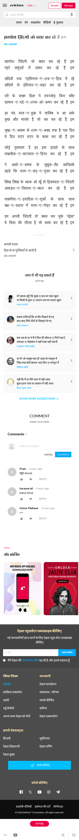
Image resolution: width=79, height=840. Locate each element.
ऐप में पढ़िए (40, 823)
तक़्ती (6, 700)
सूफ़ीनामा (45, 738)
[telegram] (58, 792)
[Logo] (16, 5)
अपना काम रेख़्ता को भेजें (16, 716)
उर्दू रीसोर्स (8, 708)
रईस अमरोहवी (10, 45)
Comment (63, 454)
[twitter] (30, 792)
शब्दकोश (35, 22)
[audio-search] (72, 14)
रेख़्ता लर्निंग (46, 746)
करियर (43, 708)
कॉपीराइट (58, 806)
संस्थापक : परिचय (49, 692)
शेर (26, 22)
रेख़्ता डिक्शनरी (11, 746)
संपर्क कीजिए (47, 700)
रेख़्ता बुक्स (9, 754)
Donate (54, 5)
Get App (68, 5)
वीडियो (47, 22)
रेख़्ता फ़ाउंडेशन (48, 684)
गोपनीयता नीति (30, 660)
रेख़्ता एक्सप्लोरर (49, 716)
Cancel (48, 454)
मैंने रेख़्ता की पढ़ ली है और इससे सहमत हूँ (39, 660)
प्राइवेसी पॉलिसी (24, 806)
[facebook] (21, 792)
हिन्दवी (7, 738)
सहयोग (7, 684)
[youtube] (39, 792)
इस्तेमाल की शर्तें (42, 806)
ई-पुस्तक (58, 22)
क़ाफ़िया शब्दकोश (12, 692)
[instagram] (49, 792)
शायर (19, 22)
